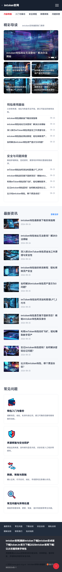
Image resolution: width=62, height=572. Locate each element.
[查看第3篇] (55, 57)
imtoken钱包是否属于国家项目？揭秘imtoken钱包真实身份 (27, 176)
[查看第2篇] (52, 57)
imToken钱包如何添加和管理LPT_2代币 (25, 170)
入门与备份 (20, 14)
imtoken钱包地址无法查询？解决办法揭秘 (26, 124)
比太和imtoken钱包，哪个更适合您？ (24, 193)
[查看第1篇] (49, 57)
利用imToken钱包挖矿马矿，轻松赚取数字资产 (27, 182)
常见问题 (18, 526)
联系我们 (18, 531)
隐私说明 (52, 526)
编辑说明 (7, 531)
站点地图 (29, 531)
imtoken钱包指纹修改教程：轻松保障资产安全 (27, 136)
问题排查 (56, 14)
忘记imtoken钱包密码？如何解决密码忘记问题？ (27, 188)
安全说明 (41, 526)
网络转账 (44, 14)
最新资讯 (7, 526)
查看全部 (54, 214)
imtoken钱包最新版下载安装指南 (22, 118)
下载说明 (29, 526)
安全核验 (33, 14)
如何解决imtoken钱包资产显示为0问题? (25, 142)
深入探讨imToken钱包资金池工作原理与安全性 (27, 130)
